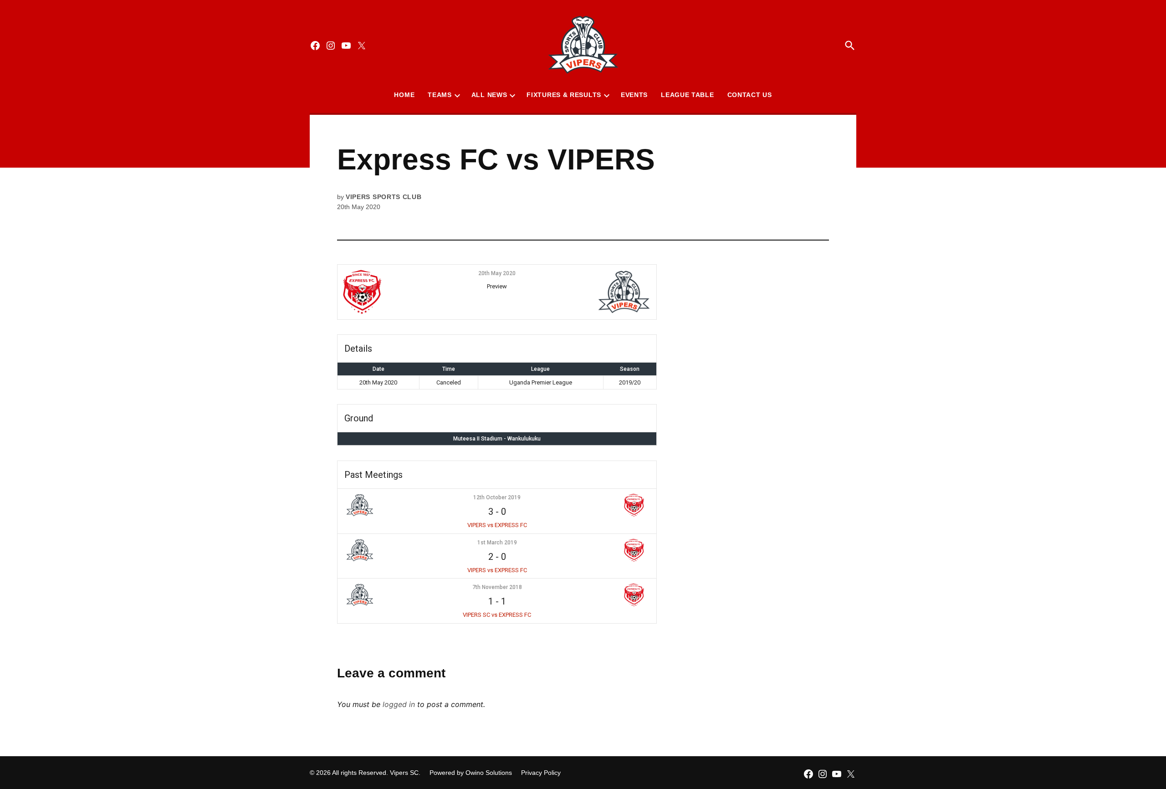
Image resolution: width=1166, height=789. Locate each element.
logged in (399, 704)
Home (404, 94)
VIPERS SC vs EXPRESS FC (497, 614)
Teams (440, 94)
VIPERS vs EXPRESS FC (497, 525)
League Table (687, 94)
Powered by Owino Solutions (471, 772)
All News (489, 94)
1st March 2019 (497, 542)
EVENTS (634, 94)
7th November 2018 (497, 587)
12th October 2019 (497, 497)
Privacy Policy (541, 772)
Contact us (749, 94)
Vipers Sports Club (384, 196)
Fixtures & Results (564, 94)
